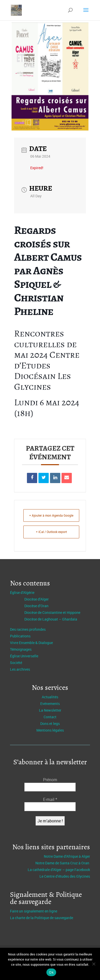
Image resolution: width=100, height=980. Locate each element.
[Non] (93, 963)
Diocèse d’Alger (36, 599)
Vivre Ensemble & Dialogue (31, 642)
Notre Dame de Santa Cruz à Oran (62, 863)
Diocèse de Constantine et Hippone (52, 612)
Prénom (50, 779)
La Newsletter (50, 710)
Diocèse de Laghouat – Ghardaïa (50, 619)
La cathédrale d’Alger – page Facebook (59, 869)
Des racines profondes (28, 629)
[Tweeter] (43, 478)
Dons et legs (50, 723)
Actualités (50, 696)
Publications (20, 636)
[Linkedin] (55, 478)
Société (16, 662)
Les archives (20, 669)
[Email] (67, 478)
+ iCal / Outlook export (51, 532)
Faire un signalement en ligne (33, 911)
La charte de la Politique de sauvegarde (41, 917)
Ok (51, 972)
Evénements (50, 703)
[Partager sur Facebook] (32, 478)
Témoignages (21, 649)
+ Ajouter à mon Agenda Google (51, 515)
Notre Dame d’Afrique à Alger (67, 856)
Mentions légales (50, 730)
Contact (50, 716)
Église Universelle (24, 656)
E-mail (50, 799)
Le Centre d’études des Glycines (64, 876)
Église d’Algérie (22, 592)
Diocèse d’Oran (36, 605)
